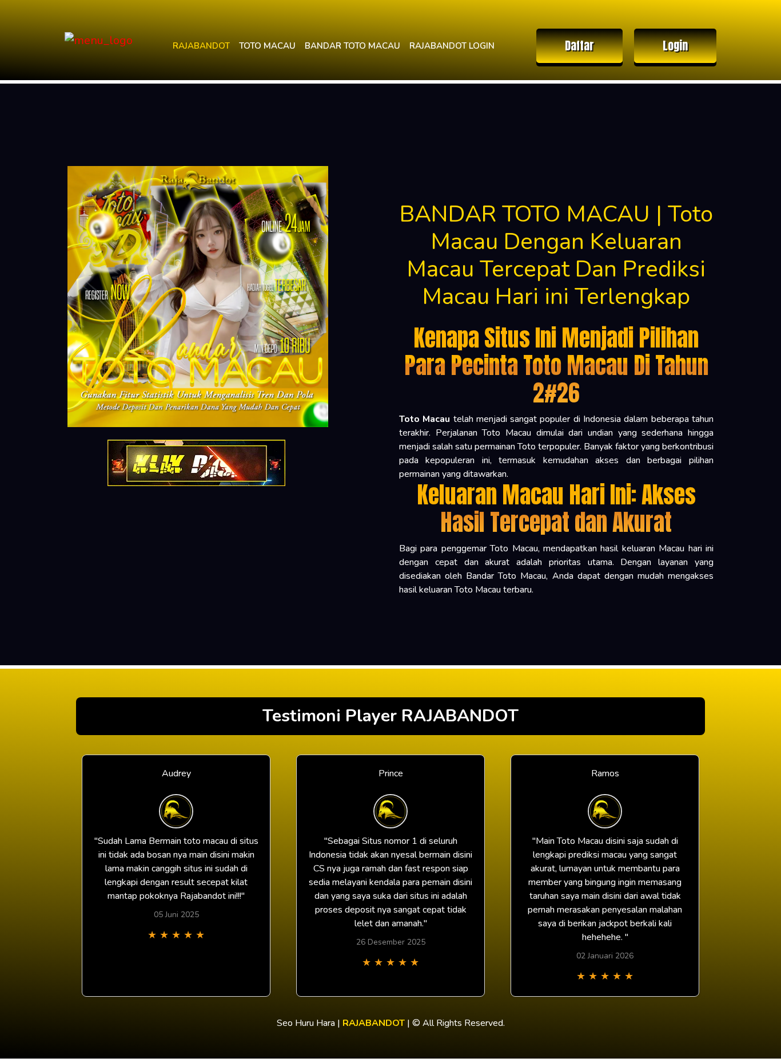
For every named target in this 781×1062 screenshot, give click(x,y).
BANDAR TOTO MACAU (352, 46)
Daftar (579, 45)
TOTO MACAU (267, 46)
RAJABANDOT (201, 46)
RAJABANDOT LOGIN (452, 46)
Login (675, 45)
